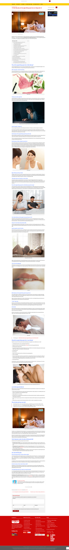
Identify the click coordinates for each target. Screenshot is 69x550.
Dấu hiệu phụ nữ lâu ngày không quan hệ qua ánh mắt (20, 45)
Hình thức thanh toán (27, 521)
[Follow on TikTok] (13, 533)
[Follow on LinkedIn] (15, 533)
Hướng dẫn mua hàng (27, 520)
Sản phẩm (22, 4)
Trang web (36, 505)
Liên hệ (41, 4)
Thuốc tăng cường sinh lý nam (40, 529)
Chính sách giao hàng (27, 523)
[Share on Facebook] (25, 487)
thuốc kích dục (22, 447)
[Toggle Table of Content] (28, 41)
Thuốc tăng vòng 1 (38, 520)
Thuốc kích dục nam (38, 524)
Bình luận (14, 498)
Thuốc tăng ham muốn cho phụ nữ (40, 531)
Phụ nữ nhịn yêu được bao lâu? (17, 58)
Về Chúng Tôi (18, 4)
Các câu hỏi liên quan (15, 60)
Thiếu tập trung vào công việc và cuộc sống (19, 48)
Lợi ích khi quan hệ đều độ (16, 57)
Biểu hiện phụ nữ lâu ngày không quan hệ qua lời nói (20, 53)
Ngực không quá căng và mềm (17, 47)
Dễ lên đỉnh (15, 55)
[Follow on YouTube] (16, 533)
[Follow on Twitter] (14, 533)
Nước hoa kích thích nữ (39, 528)
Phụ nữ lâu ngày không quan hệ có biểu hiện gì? (19, 42)
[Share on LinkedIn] (31, 487)
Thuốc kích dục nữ (38, 523)
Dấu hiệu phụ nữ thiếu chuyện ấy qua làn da (19, 46)
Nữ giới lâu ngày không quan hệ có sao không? (19, 56)
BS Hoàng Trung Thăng (22, 10)
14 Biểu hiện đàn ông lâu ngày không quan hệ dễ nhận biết (28, 337)
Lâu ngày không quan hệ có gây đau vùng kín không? (20, 62)
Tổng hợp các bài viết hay (27, 528)
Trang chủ (13, 4)
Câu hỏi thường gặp (27, 527)
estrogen (27, 345)
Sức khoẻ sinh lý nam (28, 4)
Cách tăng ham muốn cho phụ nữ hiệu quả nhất (19, 59)
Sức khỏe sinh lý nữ (36, 4)
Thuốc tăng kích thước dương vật (40, 521)
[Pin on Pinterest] (30, 487)
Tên (13, 505)
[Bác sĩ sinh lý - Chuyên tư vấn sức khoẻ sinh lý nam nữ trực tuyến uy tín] (16, 1)
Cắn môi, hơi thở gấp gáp (17, 52)
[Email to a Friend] (28, 487)
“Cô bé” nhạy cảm (16, 54)
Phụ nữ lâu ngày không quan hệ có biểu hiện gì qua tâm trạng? (21, 49)
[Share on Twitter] (27, 487)
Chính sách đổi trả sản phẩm (28, 524)
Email (25, 505)
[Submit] (49, 1)
